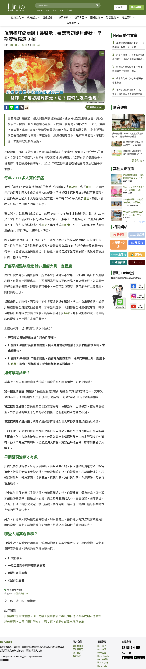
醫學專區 (79, 17)
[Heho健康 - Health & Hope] (16, 7)
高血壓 (69, 10)
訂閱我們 (120, 7)
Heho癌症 (101, 653)
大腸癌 (72, 187)
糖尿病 (39, 10)
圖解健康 (95, 17)
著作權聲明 (78, 649)
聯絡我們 (77, 656)
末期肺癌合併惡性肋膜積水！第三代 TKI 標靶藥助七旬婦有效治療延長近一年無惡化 (133, 213)
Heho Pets (102, 666)
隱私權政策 (78, 646)
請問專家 (63, 17)
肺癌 (88, 187)
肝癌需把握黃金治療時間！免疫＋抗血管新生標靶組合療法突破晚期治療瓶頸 (52, 616)
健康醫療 (47, 17)
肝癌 (86, 198)
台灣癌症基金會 (21, 593)
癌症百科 (127, 17)
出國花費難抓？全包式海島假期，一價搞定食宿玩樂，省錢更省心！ (133, 201)
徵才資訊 (77, 653)
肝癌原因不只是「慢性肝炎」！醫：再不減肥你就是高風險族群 (44, 621)
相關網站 (71, 23)
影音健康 (111, 17)
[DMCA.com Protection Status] (4, 660)
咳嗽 (47, 10)
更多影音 (137, 160)
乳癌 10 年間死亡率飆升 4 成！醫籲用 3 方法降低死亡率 (133, 189)
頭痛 (61, 10)
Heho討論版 (102, 659)
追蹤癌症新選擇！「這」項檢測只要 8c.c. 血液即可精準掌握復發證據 (133, 177)
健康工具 (16, 17)
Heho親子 (101, 646)
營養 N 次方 (102, 662)
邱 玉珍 (36, 45)
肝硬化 (65, 225)
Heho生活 (101, 649)
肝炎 (44, 225)
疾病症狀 (32, 17)
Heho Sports (103, 656)
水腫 (14, 364)
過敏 (54, 10)
